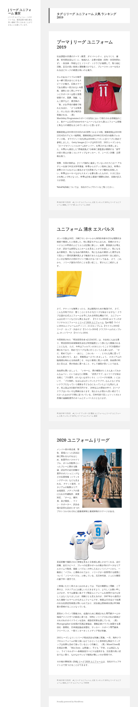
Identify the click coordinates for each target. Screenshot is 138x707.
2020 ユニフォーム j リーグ (83, 440)
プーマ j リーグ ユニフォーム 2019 (85, 44)
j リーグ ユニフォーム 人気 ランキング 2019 (91, 202)
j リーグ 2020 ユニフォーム (91, 322)
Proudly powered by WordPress (70, 701)
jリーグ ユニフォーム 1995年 (78, 683)
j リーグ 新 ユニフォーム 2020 (78, 205)
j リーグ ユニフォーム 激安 (19, 11)
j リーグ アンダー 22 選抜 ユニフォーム (89, 413)
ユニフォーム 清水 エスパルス (86, 229)
